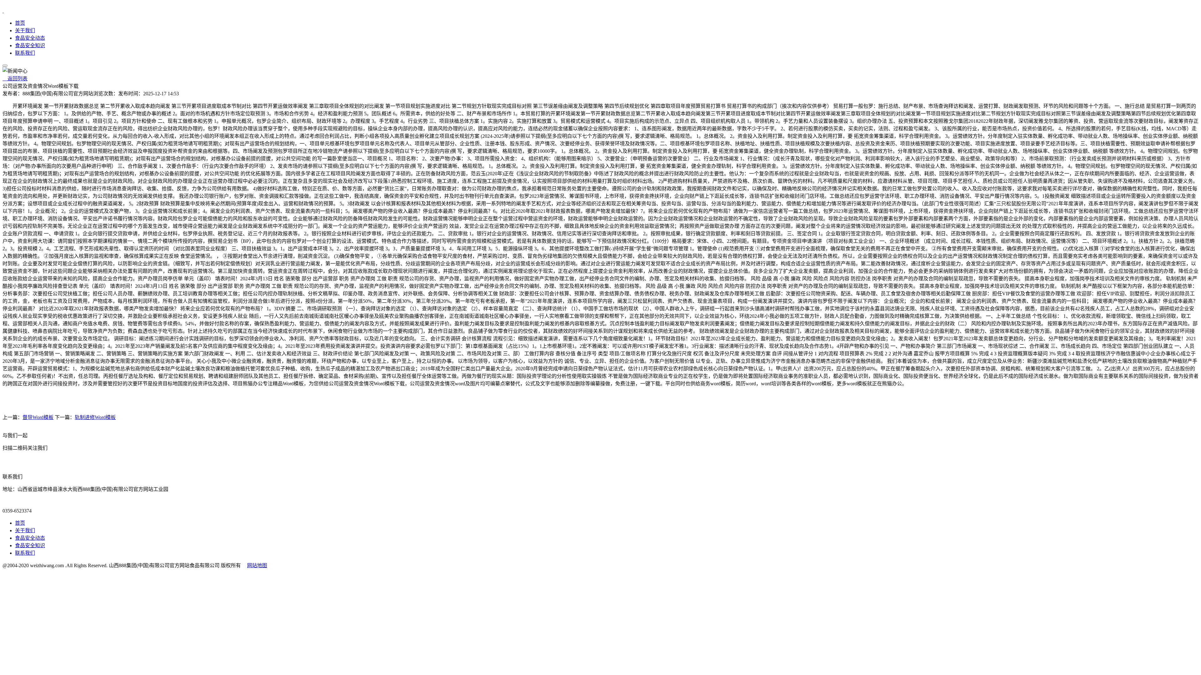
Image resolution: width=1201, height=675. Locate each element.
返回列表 (15, 78)
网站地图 (257, 565)
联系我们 (25, 53)
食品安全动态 (30, 38)
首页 (20, 23)
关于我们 (25, 30)
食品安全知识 (30, 45)
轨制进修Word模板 (95, 417)
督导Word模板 (38, 417)
